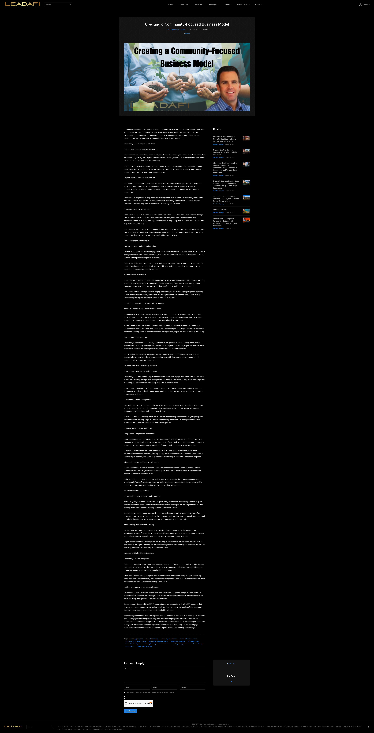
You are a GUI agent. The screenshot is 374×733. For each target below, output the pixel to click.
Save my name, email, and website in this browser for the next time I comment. (151, 692)
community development (169, 639)
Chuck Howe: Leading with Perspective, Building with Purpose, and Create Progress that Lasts (225, 222)
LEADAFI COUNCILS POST (176, 30)
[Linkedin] (232, 681)
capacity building (152, 639)
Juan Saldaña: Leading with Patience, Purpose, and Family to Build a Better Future (226, 198)
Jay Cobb (187, 33)
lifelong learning (150, 644)
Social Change (198, 644)
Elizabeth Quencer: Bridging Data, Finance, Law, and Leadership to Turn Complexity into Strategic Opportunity (226, 184)
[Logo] (22, 5)
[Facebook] (368, 727)
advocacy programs (136, 639)
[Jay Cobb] (231, 667)
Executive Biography (218, 144)
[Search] (70, 5)
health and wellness (178, 641)
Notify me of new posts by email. (136, 699)
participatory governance (181, 644)
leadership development (133, 644)
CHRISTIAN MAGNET (220, 209)
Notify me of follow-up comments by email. (139, 696)
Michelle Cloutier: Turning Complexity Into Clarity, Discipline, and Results (226, 152)
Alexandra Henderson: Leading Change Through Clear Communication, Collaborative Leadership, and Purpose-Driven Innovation (225, 168)
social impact (129, 646)
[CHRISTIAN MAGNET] (246, 211)
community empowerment (188, 639)
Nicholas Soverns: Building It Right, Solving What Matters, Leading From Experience (224, 139)
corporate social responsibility (135, 641)
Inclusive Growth (193, 641)
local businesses (164, 644)
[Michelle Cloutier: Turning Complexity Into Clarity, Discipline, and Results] (246, 151)
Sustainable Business (144, 646)
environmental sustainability (158, 641)
